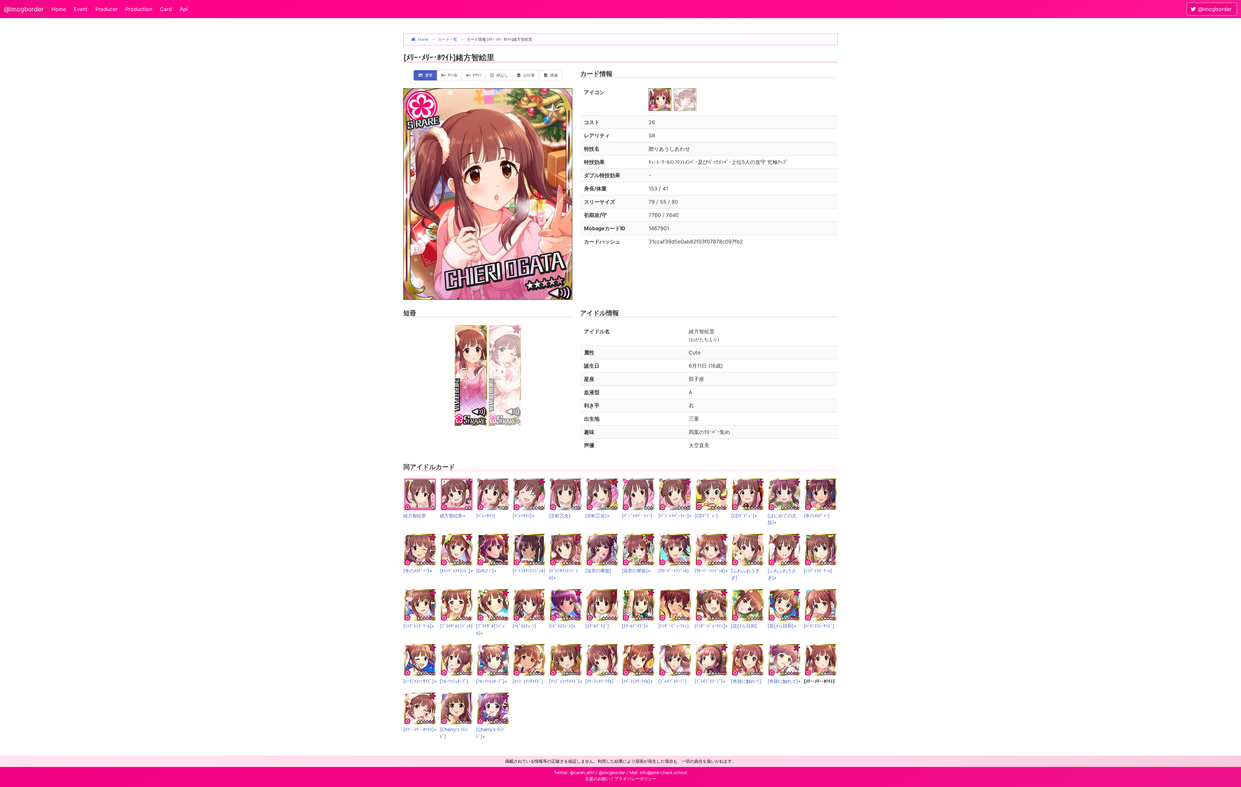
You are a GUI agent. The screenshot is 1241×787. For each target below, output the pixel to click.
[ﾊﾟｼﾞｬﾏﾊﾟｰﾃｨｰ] (637, 515)
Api (184, 9)
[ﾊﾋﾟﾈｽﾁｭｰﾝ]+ (562, 626)
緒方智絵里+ (452, 515)
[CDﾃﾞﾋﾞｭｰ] (706, 515)
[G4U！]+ (486, 570)
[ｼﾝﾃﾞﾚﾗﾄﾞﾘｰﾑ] (818, 570)
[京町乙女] (559, 515)
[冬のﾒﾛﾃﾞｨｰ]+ (417, 570)
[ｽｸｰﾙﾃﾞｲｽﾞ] (597, 626)
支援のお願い (597, 778)
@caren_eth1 (582, 772)
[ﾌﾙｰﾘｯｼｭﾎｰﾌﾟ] (454, 681)
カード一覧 (447, 39)
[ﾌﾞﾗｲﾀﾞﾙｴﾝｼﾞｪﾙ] (456, 626)
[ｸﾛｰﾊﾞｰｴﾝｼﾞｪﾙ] (673, 570)
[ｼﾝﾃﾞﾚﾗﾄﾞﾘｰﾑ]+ (418, 626)
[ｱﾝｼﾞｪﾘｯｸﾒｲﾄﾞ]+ (565, 681)
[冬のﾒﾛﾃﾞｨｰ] (817, 515)
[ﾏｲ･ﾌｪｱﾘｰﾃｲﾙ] (599, 681)
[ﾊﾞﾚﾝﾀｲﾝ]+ (524, 515)
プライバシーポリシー (635, 778)
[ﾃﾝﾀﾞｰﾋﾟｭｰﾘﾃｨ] (673, 626)
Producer (106, 9)
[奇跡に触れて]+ (784, 681)
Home (58, 9)
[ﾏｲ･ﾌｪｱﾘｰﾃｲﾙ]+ (637, 681)
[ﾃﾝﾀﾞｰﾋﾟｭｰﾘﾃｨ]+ (711, 626)
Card (166, 9)
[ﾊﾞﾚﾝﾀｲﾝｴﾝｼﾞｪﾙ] (529, 570)
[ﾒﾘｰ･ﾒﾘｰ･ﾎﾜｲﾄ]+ (420, 729)
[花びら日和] (744, 626)
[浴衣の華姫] (598, 570)
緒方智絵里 (414, 515)
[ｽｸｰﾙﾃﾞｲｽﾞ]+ (635, 626)
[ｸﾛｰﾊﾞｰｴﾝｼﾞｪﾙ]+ (711, 570)
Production (138, 9)
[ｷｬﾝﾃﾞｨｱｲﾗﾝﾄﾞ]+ (456, 570)
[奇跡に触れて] (746, 681)
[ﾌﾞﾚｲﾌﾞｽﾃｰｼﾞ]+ (710, 681)
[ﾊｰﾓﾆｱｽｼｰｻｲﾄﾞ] (819, 626)
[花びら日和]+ (782, 626)
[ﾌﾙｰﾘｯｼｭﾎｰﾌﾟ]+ (491, 681)
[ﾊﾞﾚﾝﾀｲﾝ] (485, 515)
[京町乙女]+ (597, 515)
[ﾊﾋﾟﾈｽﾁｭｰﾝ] (524, 626)
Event (81, 9)
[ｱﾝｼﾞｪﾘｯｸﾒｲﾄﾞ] (528, 681)
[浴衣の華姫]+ (636, 570)
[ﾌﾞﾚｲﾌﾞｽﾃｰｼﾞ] (672, 681)
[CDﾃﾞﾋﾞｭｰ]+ (744, 515)
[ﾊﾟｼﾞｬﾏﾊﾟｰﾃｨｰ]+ (675, 515)
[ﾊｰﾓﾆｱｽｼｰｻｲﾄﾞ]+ (420, 681)
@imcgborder (24, 9)
